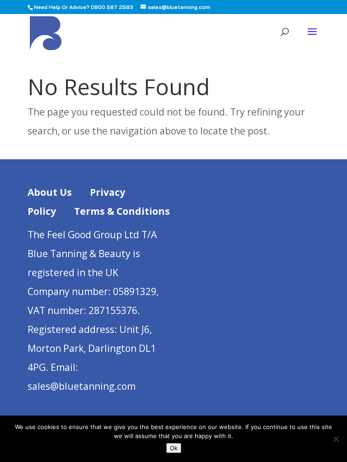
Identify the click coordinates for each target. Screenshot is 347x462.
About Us (50, 192)
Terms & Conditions (122, 211)
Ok (174, 448)
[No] (335, 439)
